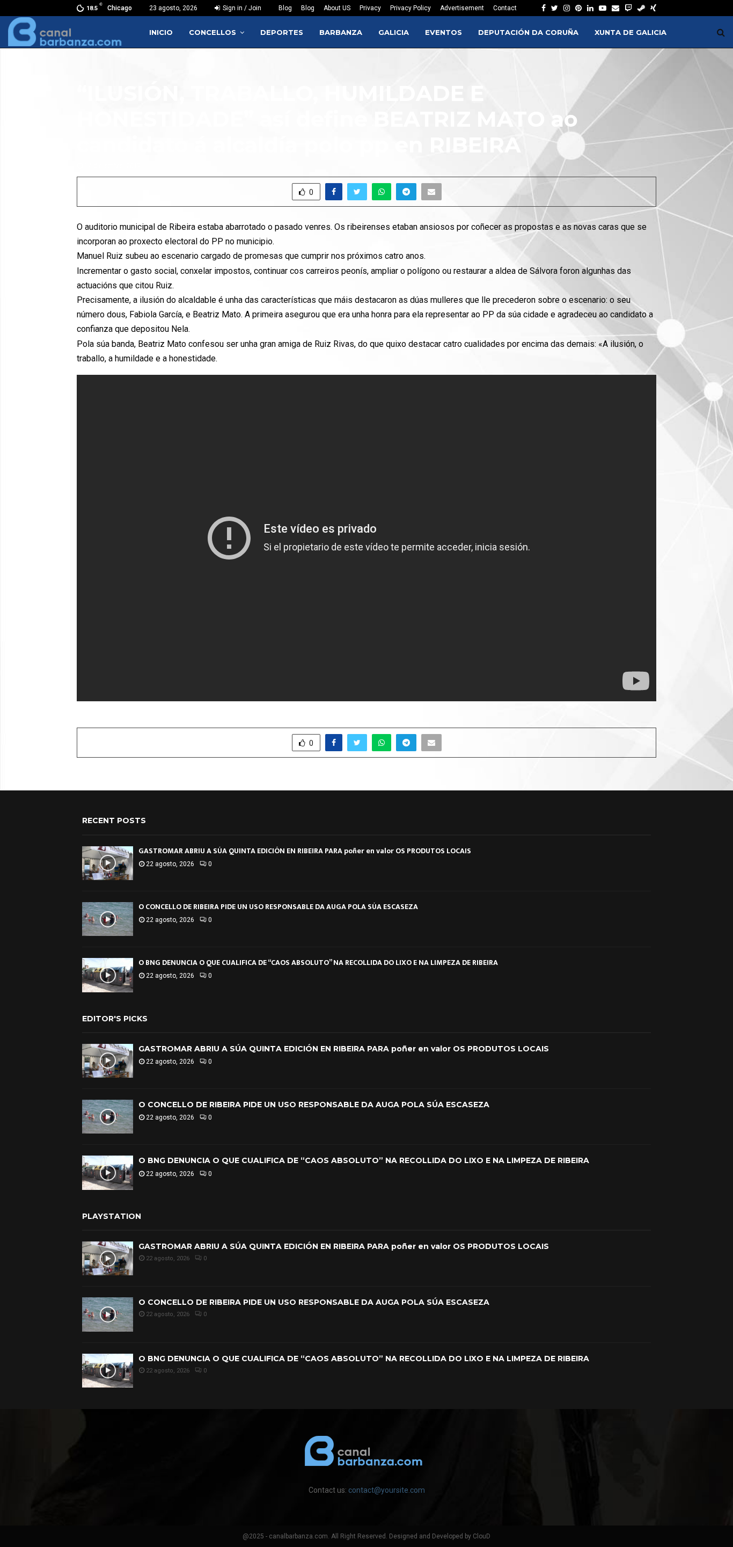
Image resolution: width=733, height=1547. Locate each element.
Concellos (212, 32)
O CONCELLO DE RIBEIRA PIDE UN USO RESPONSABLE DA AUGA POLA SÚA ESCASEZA (278, 906)
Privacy (370, 8)
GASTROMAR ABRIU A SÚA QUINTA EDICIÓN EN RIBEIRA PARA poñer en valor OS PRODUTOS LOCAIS (304, 851)
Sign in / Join (241, 8)
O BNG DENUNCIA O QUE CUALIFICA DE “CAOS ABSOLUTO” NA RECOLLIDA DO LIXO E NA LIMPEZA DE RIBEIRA (318, 962)
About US (337, 8)
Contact (505, 8)
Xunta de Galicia (630, 32)
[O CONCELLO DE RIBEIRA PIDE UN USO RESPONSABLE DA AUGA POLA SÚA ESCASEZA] (107, 919)
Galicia (393, 32)
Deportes (281, 32)
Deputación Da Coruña (528, 32)
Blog (285, 8)
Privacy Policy (410, 8)
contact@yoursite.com (386, 1490)
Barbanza (340, 32)
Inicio (161, 32)
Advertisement (462, 8)
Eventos (443, 32)
